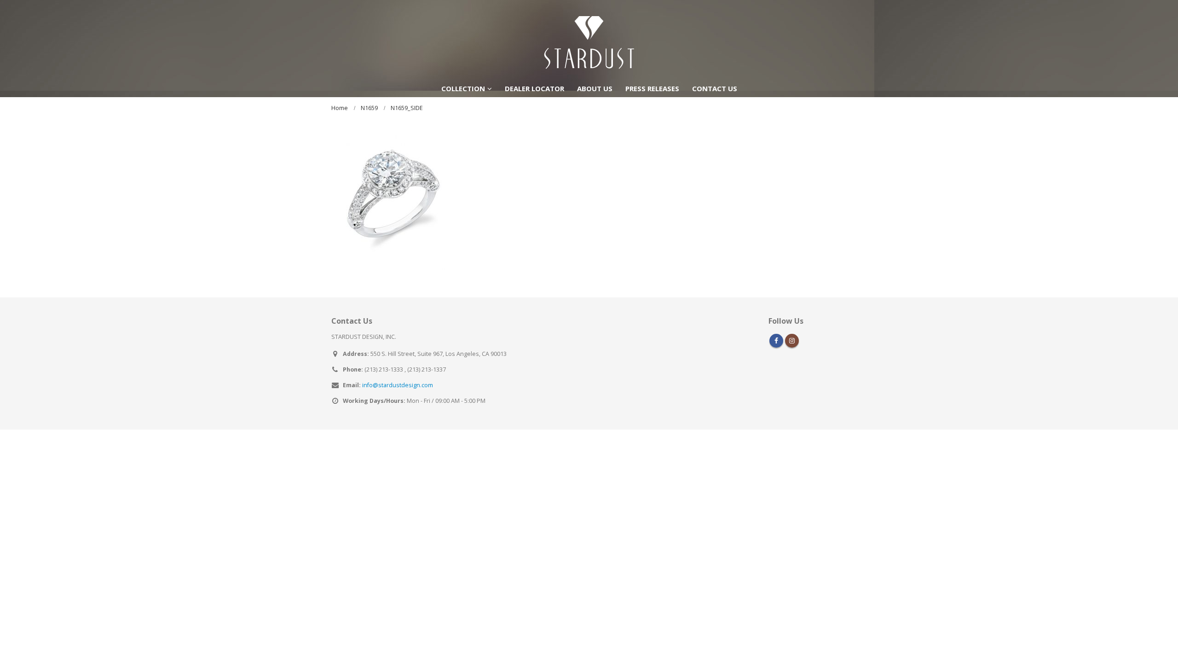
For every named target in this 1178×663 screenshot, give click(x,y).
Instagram (792, 341)
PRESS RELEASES (652, 88)
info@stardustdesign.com (397, 385)
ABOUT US (594, 88)
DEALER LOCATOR (534, 88)
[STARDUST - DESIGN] (589, 40)
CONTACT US (714, 88)
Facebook (776, 341)
